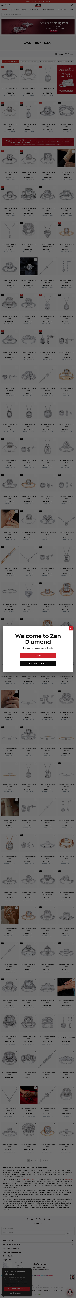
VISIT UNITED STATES (38, 663)
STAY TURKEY (38, 655)
